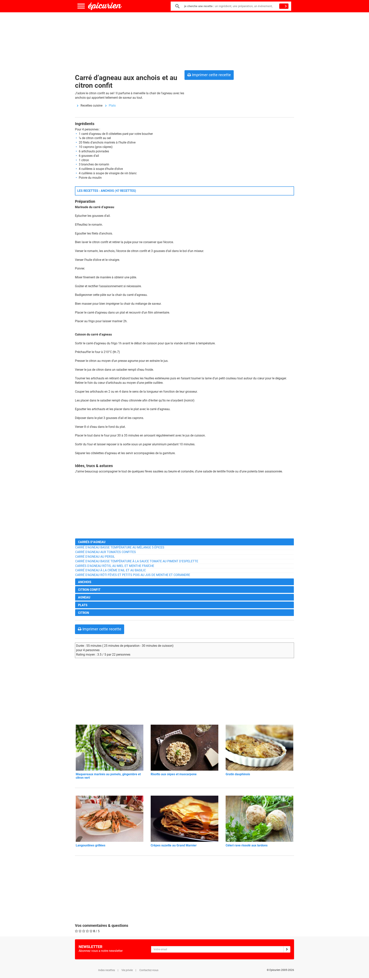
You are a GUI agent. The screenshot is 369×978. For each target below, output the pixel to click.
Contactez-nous (148, 970)
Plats (112, 105)
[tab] (184, 541)
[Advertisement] (184, 40)
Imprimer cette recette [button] (211, 75)
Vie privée (127, 970)
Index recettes (106, 970)
